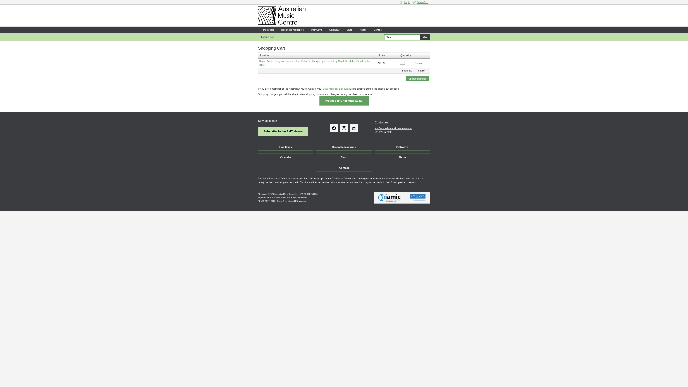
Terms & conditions (285, 201)
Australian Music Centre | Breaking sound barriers (281, 15)
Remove (418, 63)
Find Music (286, 146)
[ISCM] (418, 197)
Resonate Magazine (344, 146)
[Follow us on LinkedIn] (354, 128)
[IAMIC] (389, 197)
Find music (268, 29)
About (363, 29)
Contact (378, 29)
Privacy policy (301, 201)
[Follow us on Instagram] (344, 128)
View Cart (422, 2)
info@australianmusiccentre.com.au (393, 128)
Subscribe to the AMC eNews (283, 131)
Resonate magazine (292, 29)
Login (407, 2)
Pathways (316, 29)
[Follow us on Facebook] (334, 128)
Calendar (334, 29)
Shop (350, 29)
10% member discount (335, 88)
